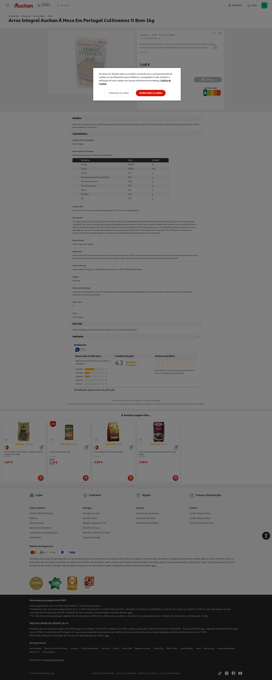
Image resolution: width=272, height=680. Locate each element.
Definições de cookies (119, 93)
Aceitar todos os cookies (151, 93)
